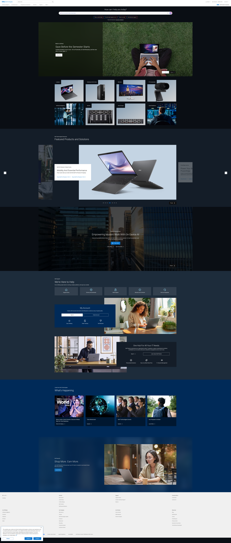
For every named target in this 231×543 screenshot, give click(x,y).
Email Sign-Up (174, 518)
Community (174, 497)
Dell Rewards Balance (63, 506)
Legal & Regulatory (61, 534)
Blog (173, 512)
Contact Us (174, 499)
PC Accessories (152, 82)
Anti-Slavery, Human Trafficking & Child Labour (84, 534)
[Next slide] (168, 72)
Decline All (28, 538)
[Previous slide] (163, 72)
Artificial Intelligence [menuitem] (5, 4)
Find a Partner (118, 512)
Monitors (120, 82)
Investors (60, 518)
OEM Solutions (118, 514)
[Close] (41, 527)
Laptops (58, 82)
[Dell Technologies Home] (7, 1)
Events (173, 516)
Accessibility (70, 534)
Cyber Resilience (152, 105)
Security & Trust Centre (176, 523)
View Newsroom (91, 419)
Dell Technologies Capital (63, 516)
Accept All (37, 538)
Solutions (4, 516)
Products (4, 514)
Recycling (61, 523)
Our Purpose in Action (154, 419)
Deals (3, 520)
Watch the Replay (60, 423)
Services (3, 518)
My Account (61, 497)
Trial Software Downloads (177, 525)
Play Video (116, 243)
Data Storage (121, 105)
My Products (61, 504)
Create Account (96, 315)
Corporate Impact (62, 525)
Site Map (4, 498)
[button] (208, 1)
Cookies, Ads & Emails (51, 534)
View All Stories (119, 246)
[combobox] (35, 2)
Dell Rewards (174, 514)
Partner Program (119, 516)
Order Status (61, 499)
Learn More (59, 177)
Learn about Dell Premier (156, 353)
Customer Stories (62, 527)
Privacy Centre (174, 520)
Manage (8, 538)
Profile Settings (62, 501)
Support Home (118, 497)
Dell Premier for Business (224, 4)
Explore (88, 423)
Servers (88, 105)
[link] (215, 1)
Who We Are (61, 512)
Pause (172, 72)
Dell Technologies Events (124, 419)
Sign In (72, 315)
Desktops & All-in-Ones (92, 82)
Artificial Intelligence (60, 105)
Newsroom (61, 520)
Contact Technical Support (120, 499)
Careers (60, 514)
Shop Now (59, 55)
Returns (117, 501)
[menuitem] (15, 4)
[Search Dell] (53, 2)
